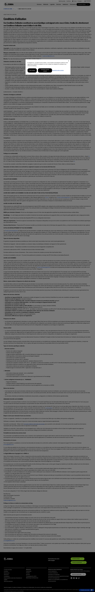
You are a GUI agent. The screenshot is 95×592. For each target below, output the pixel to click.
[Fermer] (68, 60)
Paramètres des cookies (58, 70)
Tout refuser (32, 70)
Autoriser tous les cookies (45, 70)
